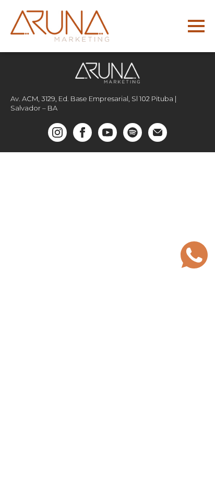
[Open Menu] (196, 26)
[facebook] (82, 132)
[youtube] (107, 132)
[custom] (132, 132)
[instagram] (57, 132)
